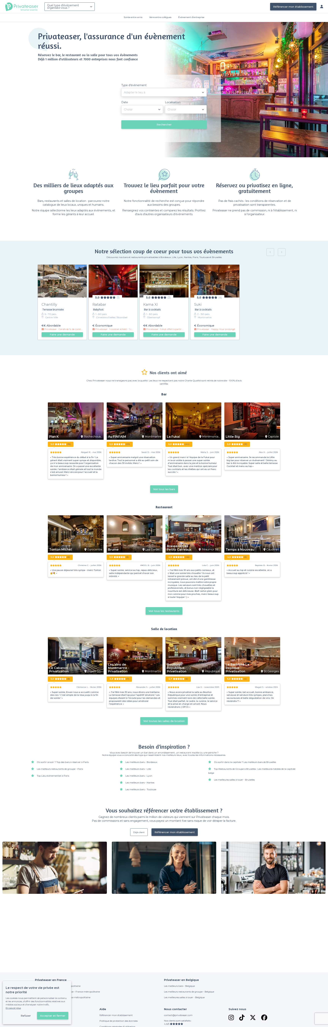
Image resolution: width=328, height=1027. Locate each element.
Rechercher (164, 124)
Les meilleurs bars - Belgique (179, 986)
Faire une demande (62, 334)
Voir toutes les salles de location (164, 720)
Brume (113, 549)
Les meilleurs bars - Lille (138, 768)
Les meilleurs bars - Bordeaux (141, 762)
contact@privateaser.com (178, 1015)
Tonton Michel (60, 549)
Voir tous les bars (164, 489)
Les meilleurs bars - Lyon (138, 775)
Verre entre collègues (160, 17)
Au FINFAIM (117, 436)
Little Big (233, 436)
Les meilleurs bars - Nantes (139, 782)
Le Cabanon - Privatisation (59, 669)
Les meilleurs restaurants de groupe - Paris (60, 768)
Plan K (54, 436)
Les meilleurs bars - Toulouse (140, 789)
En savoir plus (13, 1008)
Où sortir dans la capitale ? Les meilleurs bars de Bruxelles (245, 762)
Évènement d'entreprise (191, 17)
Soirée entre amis (133, 17)
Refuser (26, 1015)
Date (124, 102)
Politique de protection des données (118, 1020)
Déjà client (139, 832)
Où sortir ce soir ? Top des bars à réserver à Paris (63, 762)
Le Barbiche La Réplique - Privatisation (237, 668)
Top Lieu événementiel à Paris (53, 775)
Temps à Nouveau (240, 549)
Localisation (173, 102)
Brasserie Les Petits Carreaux (179, 548)
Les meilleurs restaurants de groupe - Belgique (189, 991)
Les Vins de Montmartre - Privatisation (118, 668)
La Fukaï (173, 436)
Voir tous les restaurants (164, 610)
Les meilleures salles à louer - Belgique (184, 997)
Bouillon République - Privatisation (177, 668)
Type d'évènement (134, 85)
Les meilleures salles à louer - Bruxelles (234, 779)
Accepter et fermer (52, 1015)
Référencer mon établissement (293, 6)
